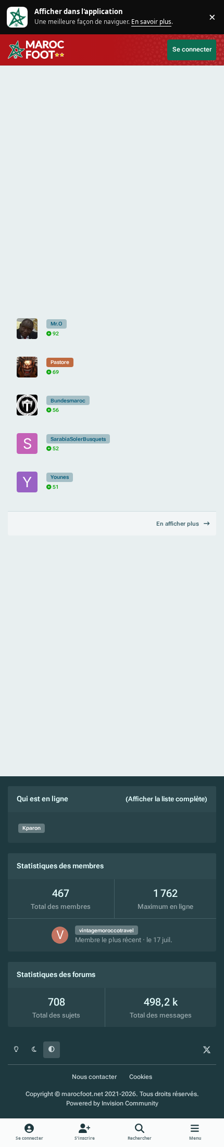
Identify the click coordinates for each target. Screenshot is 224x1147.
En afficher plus (178, 523)
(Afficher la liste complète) (166, 799)
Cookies (140, 1076)
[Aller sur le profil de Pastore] (27, 367)
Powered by (112, 1103)
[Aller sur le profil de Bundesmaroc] (27, 405)
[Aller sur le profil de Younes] (27, 482)
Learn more (18, 16)
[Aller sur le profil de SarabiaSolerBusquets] (27, 443)
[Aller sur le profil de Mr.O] (27, 328)
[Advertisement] (112, 187)
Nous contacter (94, 1076)
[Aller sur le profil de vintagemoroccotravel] (60, 935)
